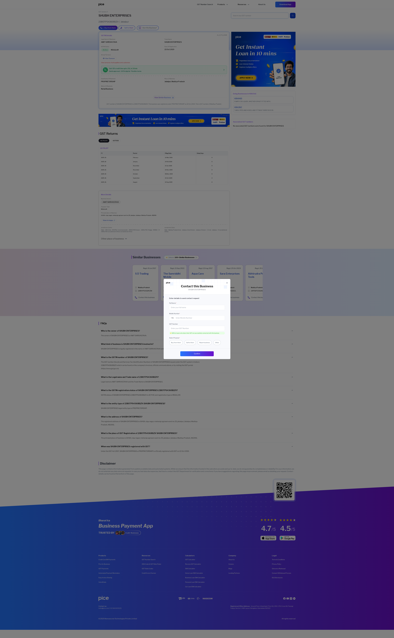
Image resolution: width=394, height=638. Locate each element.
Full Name (172, 303)
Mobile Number (174, 313)
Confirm (197, 354)
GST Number (173, 324)
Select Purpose (174, 338)
